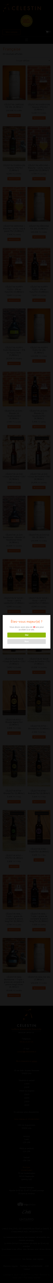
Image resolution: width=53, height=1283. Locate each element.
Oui (26, 635)
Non (27, 641)
